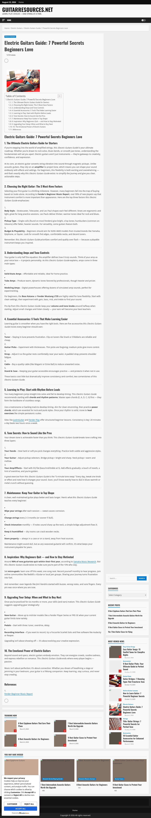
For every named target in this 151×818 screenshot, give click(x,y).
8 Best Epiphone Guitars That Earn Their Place (10, 726)
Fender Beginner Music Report (18, 693)
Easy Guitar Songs (129, 646)
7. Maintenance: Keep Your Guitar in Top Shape (29, 118)
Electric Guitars (10, 37)
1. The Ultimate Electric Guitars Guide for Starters (30, 102)
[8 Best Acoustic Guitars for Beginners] (94, 770)
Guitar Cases (119, 779)
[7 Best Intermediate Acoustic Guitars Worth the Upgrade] (58, 770)
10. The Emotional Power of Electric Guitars (29, 127)
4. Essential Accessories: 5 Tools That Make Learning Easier (34, 110)
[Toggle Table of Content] (58, 96)
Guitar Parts (127, 676)
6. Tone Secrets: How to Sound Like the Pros (28, 116)
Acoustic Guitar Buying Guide (53, 779)
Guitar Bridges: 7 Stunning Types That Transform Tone (115, 681)
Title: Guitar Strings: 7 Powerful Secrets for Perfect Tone (115, 724)
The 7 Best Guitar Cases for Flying (120, 631)
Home (21, 2)
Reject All (29, 804)
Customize (12, 804)
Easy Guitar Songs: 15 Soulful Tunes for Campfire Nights (115, 652)
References (17, 129)
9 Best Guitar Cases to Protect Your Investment (60, 740)
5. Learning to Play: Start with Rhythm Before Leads (31, 113)
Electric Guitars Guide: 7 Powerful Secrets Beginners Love (31, 99)
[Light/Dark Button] (143, 20)
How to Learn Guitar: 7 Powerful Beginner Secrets (115, 695)
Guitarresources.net (27, 9)
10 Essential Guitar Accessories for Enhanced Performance (115, 738)
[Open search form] (148, 20)
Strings (125, 718)
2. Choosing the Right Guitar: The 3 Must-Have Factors (32, 105)
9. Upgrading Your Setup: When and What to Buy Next (32, 124)
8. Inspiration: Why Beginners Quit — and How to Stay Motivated (36, 121)
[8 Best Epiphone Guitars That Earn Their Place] (21, 770)
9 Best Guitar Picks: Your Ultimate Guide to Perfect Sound (115, 666)
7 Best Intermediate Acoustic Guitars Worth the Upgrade (60, 726)
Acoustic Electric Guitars (87, 779)
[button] (3, 20)
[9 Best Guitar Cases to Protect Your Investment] (130, 770)
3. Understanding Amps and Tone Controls (28, 108)
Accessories (127, 661)
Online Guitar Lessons (130, 690)
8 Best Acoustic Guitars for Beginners (10, 740)
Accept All (20, 808)
